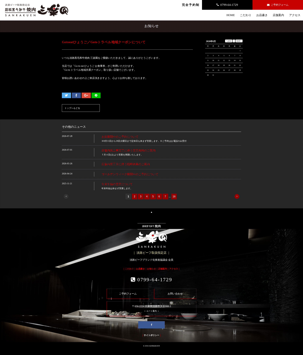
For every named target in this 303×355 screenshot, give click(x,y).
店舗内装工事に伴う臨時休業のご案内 (125, 164)
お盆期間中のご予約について (119, 136)
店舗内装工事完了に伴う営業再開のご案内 (128, 150)
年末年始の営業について (117, 184)
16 (174, 196)
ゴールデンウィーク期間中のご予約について (129, 174)
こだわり (129, 268)
